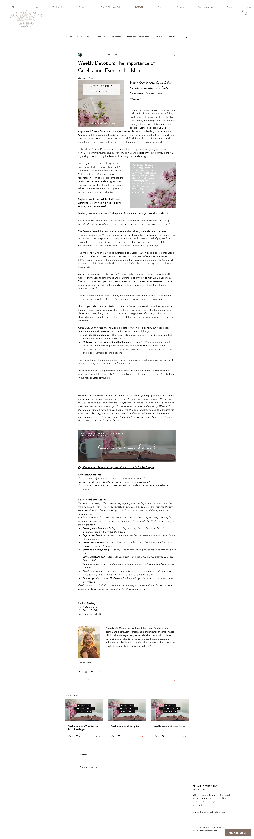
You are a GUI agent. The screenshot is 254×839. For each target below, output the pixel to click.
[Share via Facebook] (79, 671)
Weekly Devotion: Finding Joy (125, 726)
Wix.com (213, 830)
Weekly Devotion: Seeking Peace (169, 726)
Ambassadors (116, 36)
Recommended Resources (138, 36)
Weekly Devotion (85, 662)
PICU (89, 36)
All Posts (68, 36)
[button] (244, 12)
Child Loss (101, 36)
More (170, 36)
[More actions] (174, 54)
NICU (79, 36)
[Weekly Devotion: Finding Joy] (127, 710)
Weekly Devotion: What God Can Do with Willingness (84, 727)
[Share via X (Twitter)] (86, 671)
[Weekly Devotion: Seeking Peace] (170, 710)
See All (186, 694)
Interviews (158, 36)
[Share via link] (98, 671)
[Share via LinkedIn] (92, 671)
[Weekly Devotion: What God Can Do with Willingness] (84, 710)
